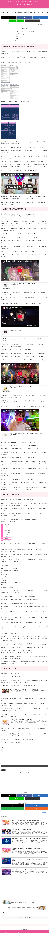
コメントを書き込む (24, 917)
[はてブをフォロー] (36, 805)
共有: (17, 38)
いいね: (17, 40)
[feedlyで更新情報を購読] (12, 808)
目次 (23, 28)
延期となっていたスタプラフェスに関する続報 (25, 31)
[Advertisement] (24, 782)
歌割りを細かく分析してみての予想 (22, 33)
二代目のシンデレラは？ (20, 36)
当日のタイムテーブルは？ (20, 34)
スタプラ (3, 769)
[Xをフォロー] (12, 805)
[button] (32, 21)
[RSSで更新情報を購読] (36, 808)
